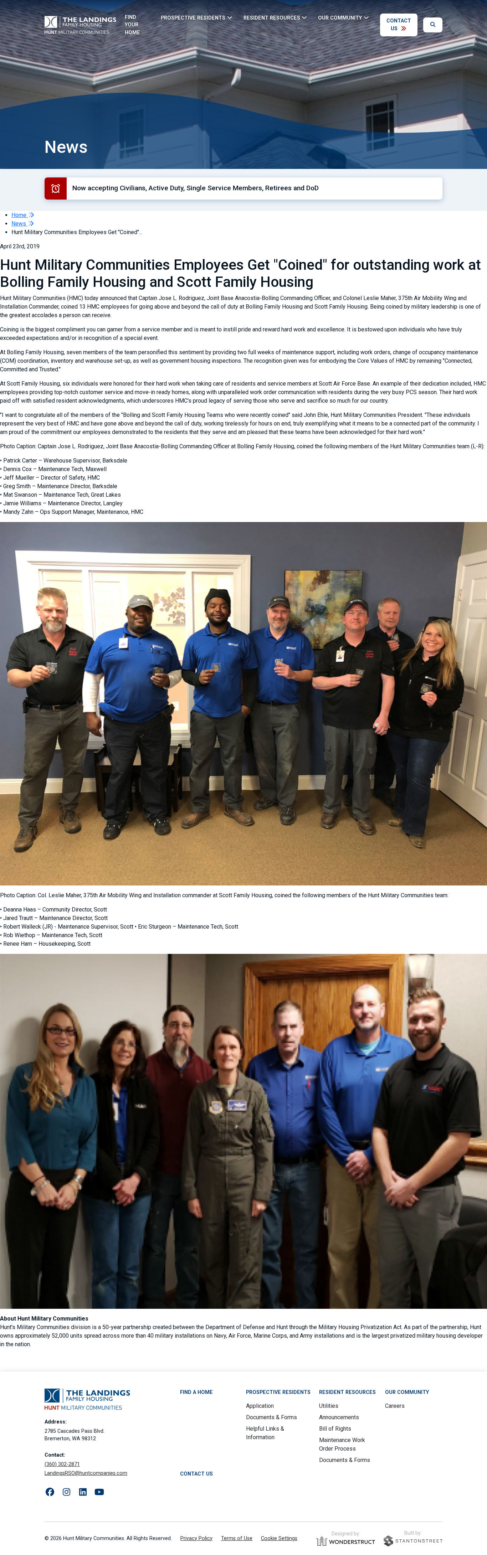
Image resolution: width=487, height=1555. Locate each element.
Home (19, 215)
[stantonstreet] (413, 1540)
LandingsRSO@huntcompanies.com (86, 1473)
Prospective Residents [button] (193, 18)
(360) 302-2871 (62, 1464)
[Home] (80, 25)
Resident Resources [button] (272, 18)
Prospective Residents (278, 1392)
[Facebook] (50, 1492)
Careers (395, 1405)
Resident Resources (347, 1392)
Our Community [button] (340, 18)
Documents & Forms (271, 1417)
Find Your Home (132, 25)
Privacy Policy (196, 1538)
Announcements (339, 1417)
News (19, 223)
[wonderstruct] (345, 1541)
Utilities (328, 1405)
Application (260, 1405)
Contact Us (398, 25)
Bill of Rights (335, 1428)
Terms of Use (236, 1538)
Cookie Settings (279, 1538)
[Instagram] (66, 1492)
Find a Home (196, 1392)
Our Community (407, 1392)
